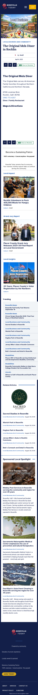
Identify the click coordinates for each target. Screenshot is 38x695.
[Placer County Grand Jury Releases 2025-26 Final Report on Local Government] (19, 230)
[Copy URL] (15, 65)
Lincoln (8, 372)
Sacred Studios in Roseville (15, 324)
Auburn (6, 208)
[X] (10, 65)
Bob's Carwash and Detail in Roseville (18, 351)
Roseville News (11, 305)
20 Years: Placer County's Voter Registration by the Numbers (19, 287)
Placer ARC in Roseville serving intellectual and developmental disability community (20, 359)
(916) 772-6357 (9, 98)
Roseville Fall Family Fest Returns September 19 (17, 308)
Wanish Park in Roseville (14, 331)
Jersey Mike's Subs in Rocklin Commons (19, 344)
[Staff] (16, 55)
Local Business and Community (17, 42)
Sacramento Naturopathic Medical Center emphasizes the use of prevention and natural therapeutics (18, 544)
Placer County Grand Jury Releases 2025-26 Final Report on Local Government (18, 245)
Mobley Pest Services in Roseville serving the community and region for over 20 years (19, 490)
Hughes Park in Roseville (14, 338)
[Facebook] (6, 65)
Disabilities (9, 355)
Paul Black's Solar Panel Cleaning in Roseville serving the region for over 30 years (18, 591)
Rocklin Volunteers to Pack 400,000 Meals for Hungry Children (16, 202)
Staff (22, 55)
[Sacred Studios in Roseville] (19, 399)
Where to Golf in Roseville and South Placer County (20, 375)
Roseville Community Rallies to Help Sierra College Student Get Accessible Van (20, 367)
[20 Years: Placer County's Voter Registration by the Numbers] (19, 273)
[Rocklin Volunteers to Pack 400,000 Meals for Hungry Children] (19, 187)
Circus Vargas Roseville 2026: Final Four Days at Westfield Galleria (19, 317)
